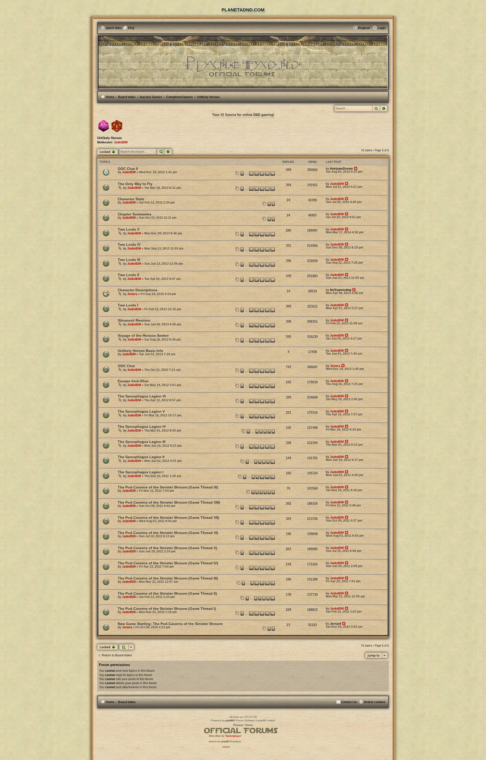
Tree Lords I (128, 305)
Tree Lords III (129, 260)
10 (272, 461)
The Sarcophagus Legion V (141, 411)
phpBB (230, 720)
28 (262, 279)
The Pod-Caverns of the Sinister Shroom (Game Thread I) (167, 609)
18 (256, 188)
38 (262, 340)
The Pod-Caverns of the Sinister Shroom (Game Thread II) (167, 593)
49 (267, 370)
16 (251, 234)
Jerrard (335, 623)
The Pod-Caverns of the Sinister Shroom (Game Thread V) (167, 548)
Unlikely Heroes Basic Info (140, 351)
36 (251, 340)
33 (267, 173)
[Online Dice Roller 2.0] (103, 126)
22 (262, 249)
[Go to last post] (356, 168)
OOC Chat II (128, 169)
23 (267, 249)
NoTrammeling (340, 290)
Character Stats (131, 199)
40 (272, 340)
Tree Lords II (128, 275)
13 (251, 386)
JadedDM (121, 142)
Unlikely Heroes (109, 138)
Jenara (132, 294)
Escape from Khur (133, 381)
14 (256, 386)
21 (272, 188)
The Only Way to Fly (135, 184)
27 (272, 264)
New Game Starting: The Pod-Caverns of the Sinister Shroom (170, 624)
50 (272, 370)
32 (262, 173)
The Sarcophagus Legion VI (142, 396)
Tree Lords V (128, 229)
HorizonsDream (341, 168)
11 (251, 416)
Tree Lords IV (129, 244)
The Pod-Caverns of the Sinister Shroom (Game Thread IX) (168, 487)
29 (267, 279)
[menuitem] (128, 28)
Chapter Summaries (134, 214)
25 (262, 264)
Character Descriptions (137, 290)
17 (251, 188)
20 (267, 188)
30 (251, 173)
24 (272, 249)
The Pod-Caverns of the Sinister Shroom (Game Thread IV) (168, 563)
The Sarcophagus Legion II (141, 457)
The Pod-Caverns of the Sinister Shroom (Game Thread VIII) (169, 502)
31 (256, 173)
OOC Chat (126, 366)
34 (272, 173)
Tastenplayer (233, 735)
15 (262, 386)
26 (267, 264)
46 (251, 370)
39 (267, 340)
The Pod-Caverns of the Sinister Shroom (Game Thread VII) (168, 518)
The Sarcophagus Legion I (141, 472)
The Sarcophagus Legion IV (142, 426)
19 (262, 188)
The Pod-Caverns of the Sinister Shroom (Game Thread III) (168, 578)
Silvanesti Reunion (134, 320)
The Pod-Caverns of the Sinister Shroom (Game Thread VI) (168, 533)
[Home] (243, 62)
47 (256, 370)
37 (256, 340)
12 (256, 416)
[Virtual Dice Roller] (117, 126)
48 (262, 370)
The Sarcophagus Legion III (142, 442)
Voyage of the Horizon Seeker (143, 335)
